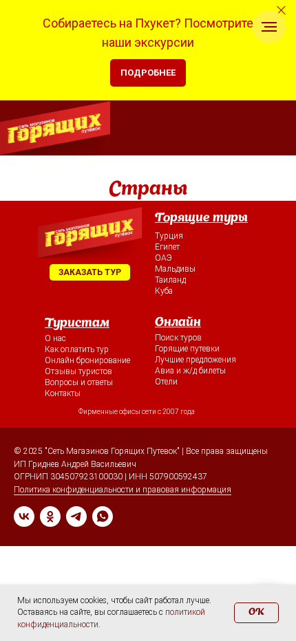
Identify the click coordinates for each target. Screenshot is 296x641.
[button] (90, 272)
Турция (169, 236)
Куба (164, 291)
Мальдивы (175, 269)
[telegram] (76, 516)
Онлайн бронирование (87, 360)
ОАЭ (163, 258)
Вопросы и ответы (79, 382)
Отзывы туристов (78, 371)
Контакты (63, 393)
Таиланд (170, 280)
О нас (55, 338)
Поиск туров (178, 338)
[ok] (50, 516)
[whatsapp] (102, 516)
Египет (167, 247)
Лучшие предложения (195, 360)
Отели (166, 382)
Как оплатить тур (77, 349)
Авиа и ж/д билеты (190, 371)
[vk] (24, 516)
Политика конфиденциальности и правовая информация (122, 490)
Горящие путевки (187, 349)
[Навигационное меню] (269, 27)
